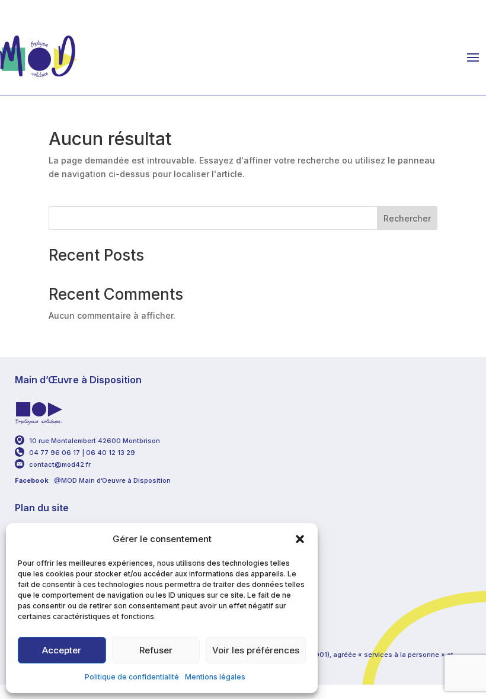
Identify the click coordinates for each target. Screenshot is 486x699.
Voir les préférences (255, 650)
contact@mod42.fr (60, 464)
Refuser (155, 650)
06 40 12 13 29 (111, 452)
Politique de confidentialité (132, 676)
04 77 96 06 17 (54, 452)
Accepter (61, 650)
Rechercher (407, 218)
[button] (300, 539)
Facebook (32, 480)
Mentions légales (215, 676)
